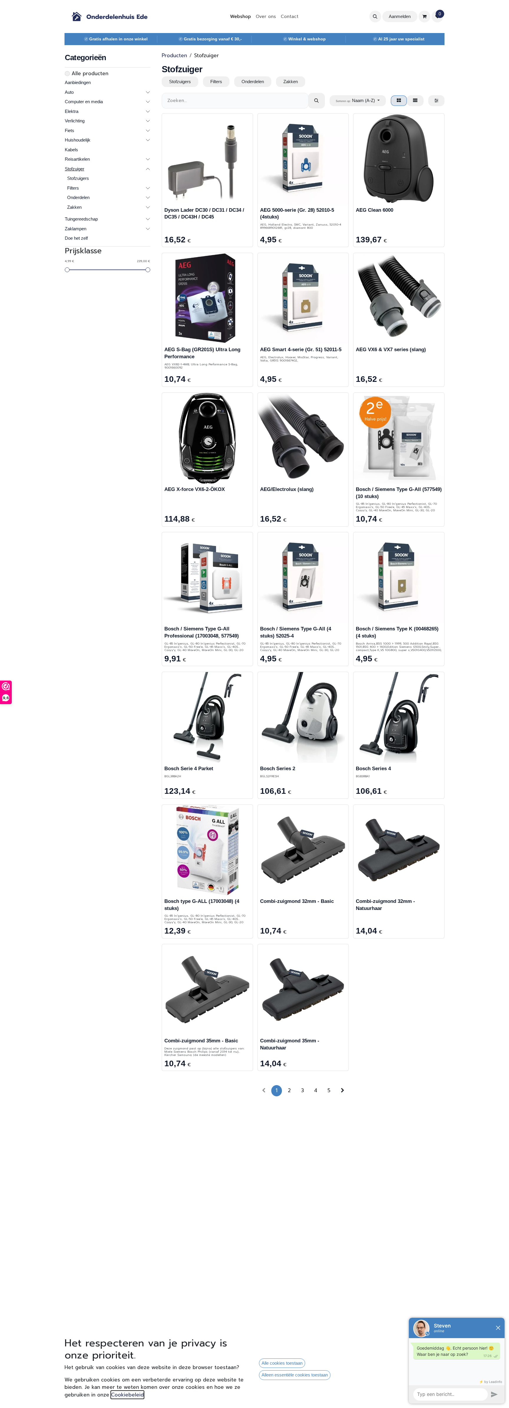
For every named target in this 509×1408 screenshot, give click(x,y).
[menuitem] (240, 16)
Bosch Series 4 (373, 768)
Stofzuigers (78, 178)
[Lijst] (415, 100)
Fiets (69, 130)
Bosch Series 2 (277, 768)
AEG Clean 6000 (374, 210)
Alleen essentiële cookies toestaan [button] (295, 1374)
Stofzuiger (74, 168)
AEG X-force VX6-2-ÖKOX (194, 489)
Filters (73, 187)
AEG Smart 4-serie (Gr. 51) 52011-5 (300, 349)
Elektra (71, 111)
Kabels (71, 149)
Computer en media (84, 101)
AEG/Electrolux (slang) (287, 489)
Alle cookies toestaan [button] (282, 1363)
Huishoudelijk (77, 140)
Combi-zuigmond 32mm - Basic (297, 901)
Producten (174, 55)
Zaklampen (75, 228)
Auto (69, 92)
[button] (375, 16)
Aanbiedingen (78, 82)
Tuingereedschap (81, 219)
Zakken (74, 207)
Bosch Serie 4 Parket (188, 768)
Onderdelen (78, 197)
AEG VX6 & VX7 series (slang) (391, 349)
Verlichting (75, 121)
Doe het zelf (76, 238)
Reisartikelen (77, 159)
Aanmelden (400, 16)
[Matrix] (399, 100)
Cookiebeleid (127, 1395)
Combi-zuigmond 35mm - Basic (201, 1041)
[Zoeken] (316, 101)
